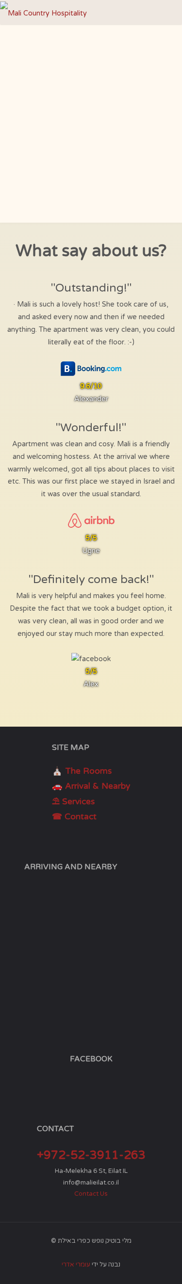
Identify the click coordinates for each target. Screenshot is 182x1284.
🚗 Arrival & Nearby (91, 786)
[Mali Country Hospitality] (43, 12)
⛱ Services (73, 801)
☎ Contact (74, 817)
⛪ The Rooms (82, 771)
